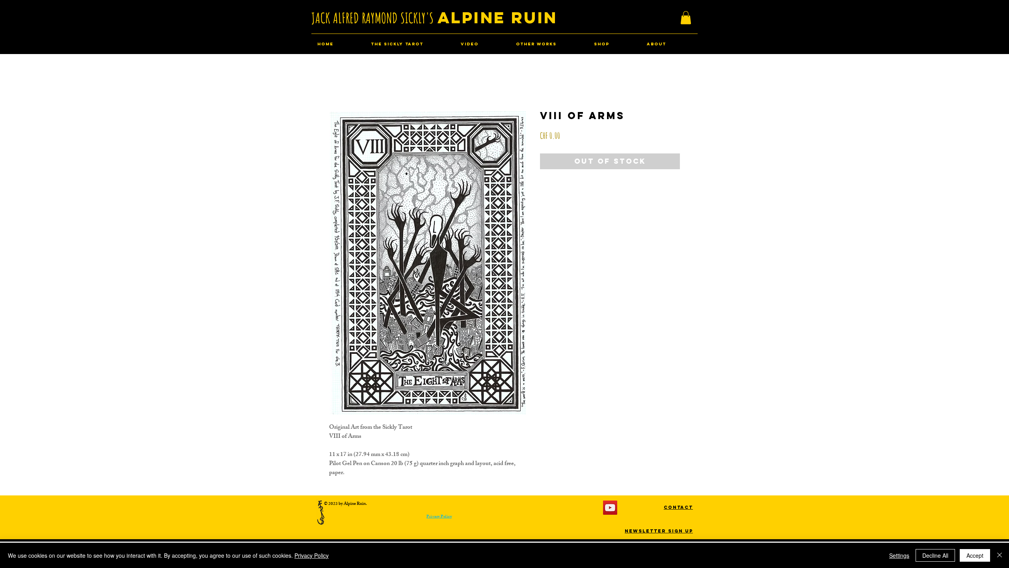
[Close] (999, 555)
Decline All (935, 555)
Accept (974, 555)
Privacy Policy (311, 555)
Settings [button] (899, 555)
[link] (685, 17)
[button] (678, 507)
